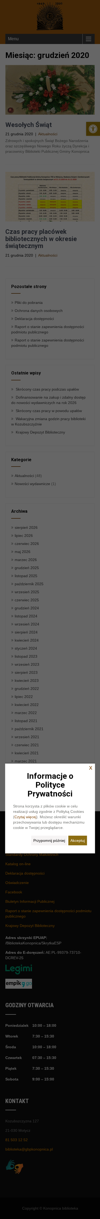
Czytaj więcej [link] (25, 817)
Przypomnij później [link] (49, 840)
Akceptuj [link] (77, 840)
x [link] (90, 767)
